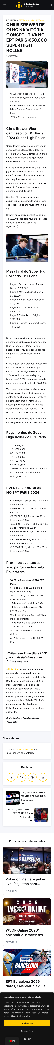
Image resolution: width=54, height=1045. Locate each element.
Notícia (39, 20)
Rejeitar (27, 1039)
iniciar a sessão (24, 749)
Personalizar (27, 1031)
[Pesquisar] (51, 5)
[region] (27, 1018)
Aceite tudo (27, 1023)
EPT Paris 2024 (26, 20)
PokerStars (14, 669)
